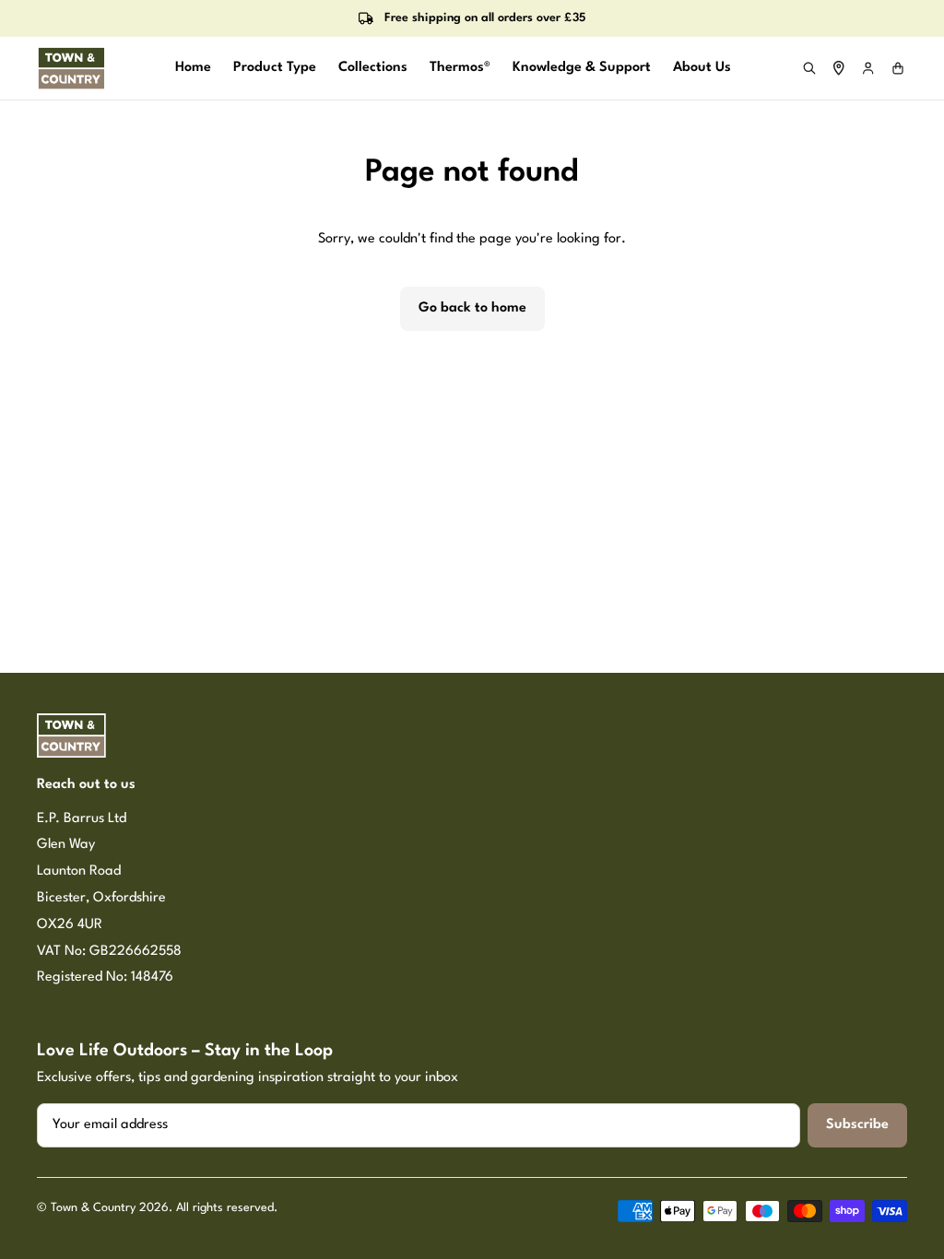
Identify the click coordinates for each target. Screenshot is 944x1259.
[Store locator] (839, 68)
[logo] (71, 68)
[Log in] (868, 68)
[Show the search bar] (809, 68)
